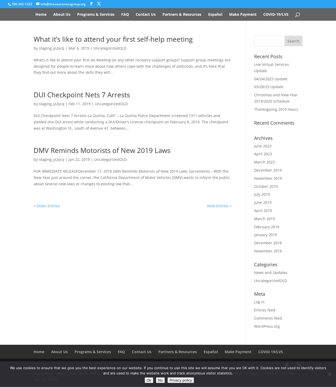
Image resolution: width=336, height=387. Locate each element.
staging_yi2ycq (51, 48)
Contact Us (146, 15)
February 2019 (266, 226)
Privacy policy (181, 380)
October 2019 (266, 186)
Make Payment (242, 15)
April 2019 (263, 210)
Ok (149, 380)
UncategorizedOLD (109, 48)
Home (40, 15)
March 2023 (264, 162)
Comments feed (268, 318)
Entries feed (264, 310)
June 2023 (262, 146)
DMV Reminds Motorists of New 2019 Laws (102, 150)
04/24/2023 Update (270, 78)
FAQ (125, 15)
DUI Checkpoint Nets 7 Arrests (82, 94)
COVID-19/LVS (275, 15)
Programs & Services (95, 15)
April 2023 (263, 153)
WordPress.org (267, 326)
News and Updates (270, 272)
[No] (329, 374)
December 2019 (268, 170)
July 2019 (262, 194)
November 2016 (268, 250)
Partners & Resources (181, 15)
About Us (61, 15)
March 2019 (264, 218)
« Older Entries (47, 205)
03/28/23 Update (268, 86)
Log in (259, 301)
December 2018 (268, 242)
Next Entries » (219, 205)
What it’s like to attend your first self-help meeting (113, 39)
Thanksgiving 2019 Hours (276, 109)
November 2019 (268, 178)
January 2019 (265, 234)
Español (215, 15)
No (160, 380)
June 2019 (262, 202)
